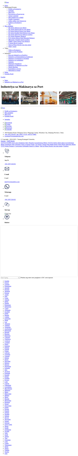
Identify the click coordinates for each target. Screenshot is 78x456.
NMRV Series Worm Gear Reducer (19, 41)
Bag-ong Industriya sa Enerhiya (17, 55)
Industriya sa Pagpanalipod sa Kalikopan (20, 57)
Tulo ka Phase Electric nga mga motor (19, 45)
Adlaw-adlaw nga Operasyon (17, 21)
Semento (11, 62)
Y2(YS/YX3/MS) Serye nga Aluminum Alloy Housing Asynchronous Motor (24, 143)
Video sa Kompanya (14, 50)
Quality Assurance (13, 19)
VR (9, 24)
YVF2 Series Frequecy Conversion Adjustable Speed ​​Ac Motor (20, 146)
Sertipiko (11, 10)
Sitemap (3, 141)
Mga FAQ (11, 12)
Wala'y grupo (12, 46)
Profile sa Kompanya (14, 9)
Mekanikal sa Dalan (14, 70)
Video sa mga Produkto (15, 51)
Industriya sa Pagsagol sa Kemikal (18, 58)
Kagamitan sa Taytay (14, 69)
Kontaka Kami (9, 74)
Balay (6, 5)
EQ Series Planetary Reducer (17, 36)
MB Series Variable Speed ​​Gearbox (19, 40)
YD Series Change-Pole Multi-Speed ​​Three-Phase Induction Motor (55, 144)
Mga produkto (9, 26)
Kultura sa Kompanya (15, 22)
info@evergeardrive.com (12, 182)
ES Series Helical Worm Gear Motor (19, 31)
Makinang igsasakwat (14, 63)
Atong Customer (13, 16)
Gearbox (65, 146)
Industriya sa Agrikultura (15, 60)
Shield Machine (13, 67)
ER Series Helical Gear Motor (17, 28)
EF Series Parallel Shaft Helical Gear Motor (21, 33)
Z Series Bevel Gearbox (15, 43)
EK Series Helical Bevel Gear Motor (19, 29)
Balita (6, 72)
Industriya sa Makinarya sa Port (17, 65)
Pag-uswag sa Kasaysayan (16, 14)
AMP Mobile (11, 141)
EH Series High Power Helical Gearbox (20, 34)
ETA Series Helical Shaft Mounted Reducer (21, 38)
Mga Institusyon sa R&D (15, 17)
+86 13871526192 (10, 164)
